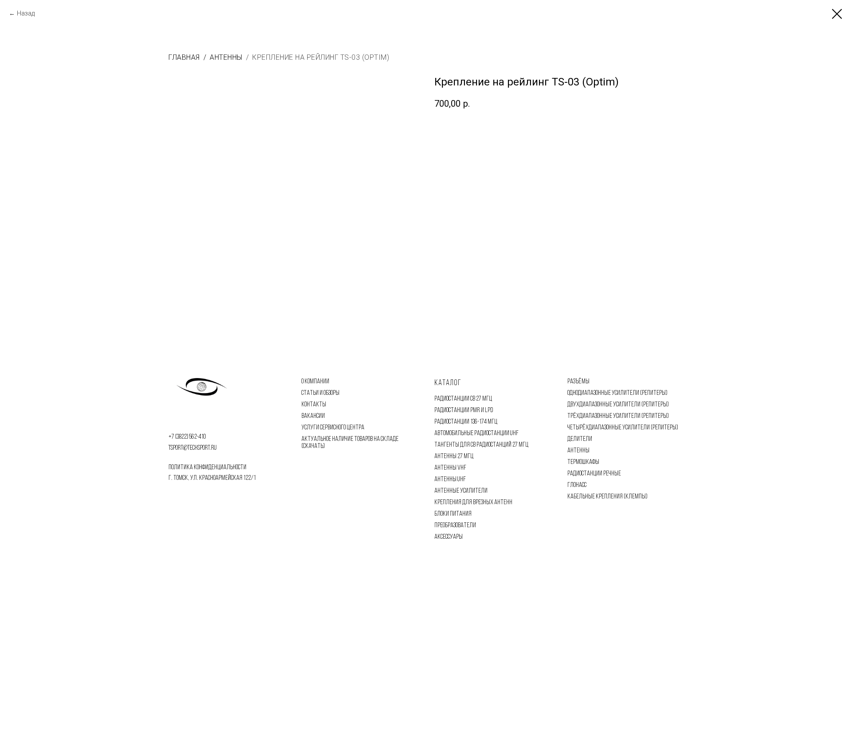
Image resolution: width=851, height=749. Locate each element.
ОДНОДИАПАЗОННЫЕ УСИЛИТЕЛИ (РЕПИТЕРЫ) (617, 393)
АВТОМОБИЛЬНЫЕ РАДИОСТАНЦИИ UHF (476, 433)
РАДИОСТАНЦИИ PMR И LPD (463, 410)
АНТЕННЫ (578, 450)
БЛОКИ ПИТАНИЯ (453, 513)
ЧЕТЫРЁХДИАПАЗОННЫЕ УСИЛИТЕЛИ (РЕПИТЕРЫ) (622, 427)
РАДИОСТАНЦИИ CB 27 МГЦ (463, 398)
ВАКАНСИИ (313, 416)
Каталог (447, 383)
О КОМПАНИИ (315, 381)
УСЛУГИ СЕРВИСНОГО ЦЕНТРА (332, 427)
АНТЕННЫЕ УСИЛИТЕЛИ (461, 490)
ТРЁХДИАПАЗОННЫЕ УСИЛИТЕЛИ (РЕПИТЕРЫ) (618, 416)
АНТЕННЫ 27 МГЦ (453, 456)
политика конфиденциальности (207, 467)
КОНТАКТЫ (313, 404)
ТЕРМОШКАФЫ (583, 462)
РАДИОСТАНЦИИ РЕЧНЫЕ (594, 473)
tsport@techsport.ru (192, 448)
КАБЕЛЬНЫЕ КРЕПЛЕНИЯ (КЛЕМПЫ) (607, 496)
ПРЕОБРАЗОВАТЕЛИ (455, 525)
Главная (184, 57)
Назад (26, 13)
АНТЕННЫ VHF (450, 467)
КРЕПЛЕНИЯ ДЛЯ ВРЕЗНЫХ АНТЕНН (473, 502)
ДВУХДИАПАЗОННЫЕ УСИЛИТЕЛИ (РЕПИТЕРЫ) (618, 404)
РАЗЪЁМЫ (578, 381)
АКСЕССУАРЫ (448, 537)
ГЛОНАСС (576, 485)
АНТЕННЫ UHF (450, 479)
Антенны (226, 57)
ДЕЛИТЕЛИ (579, 439)
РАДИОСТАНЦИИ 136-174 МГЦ (465, 421)
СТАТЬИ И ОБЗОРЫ (320, 393)
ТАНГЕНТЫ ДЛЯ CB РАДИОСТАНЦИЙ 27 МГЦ (481, 444)
